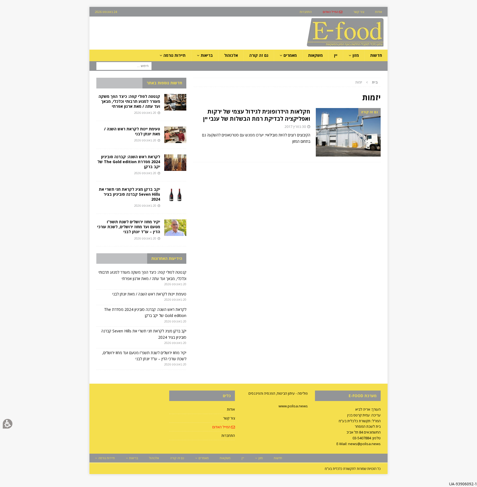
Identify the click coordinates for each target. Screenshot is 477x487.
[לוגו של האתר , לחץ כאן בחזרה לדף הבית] (316, 46)
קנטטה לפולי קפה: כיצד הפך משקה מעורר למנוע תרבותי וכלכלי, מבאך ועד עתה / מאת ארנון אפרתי (129, 101)
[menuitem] (332, 12)
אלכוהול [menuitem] (231, 55)
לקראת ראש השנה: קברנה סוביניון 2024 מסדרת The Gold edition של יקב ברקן (128, 161)
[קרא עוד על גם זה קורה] (348, 132)
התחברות (228, 435)
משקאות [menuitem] (315, 55)
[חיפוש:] (124, 65)
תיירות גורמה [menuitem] (174, 55)
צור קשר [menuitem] (358, 12)
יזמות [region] (366, 82)
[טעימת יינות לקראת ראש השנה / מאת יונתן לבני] (175, 135)
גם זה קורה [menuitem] (258, 55)
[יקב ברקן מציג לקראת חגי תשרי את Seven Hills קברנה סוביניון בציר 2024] (175, 195)
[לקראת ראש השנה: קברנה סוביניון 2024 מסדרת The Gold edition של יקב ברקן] (175, 162)
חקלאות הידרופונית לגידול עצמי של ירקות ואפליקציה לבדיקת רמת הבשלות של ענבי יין (256, 115)
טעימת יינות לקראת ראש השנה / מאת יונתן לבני (132, 131)
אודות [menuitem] (378, 12)
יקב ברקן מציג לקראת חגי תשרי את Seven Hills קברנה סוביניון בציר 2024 (129, 194)
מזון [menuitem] (356, 55)
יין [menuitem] (335, 55)
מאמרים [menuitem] (290, 55)
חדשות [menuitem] (376, 55)
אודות (231, 409)
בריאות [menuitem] (207, 55)
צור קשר (229, 418)
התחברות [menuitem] (306, 12)
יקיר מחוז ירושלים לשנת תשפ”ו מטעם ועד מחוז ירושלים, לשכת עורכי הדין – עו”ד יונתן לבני (128, 226)
